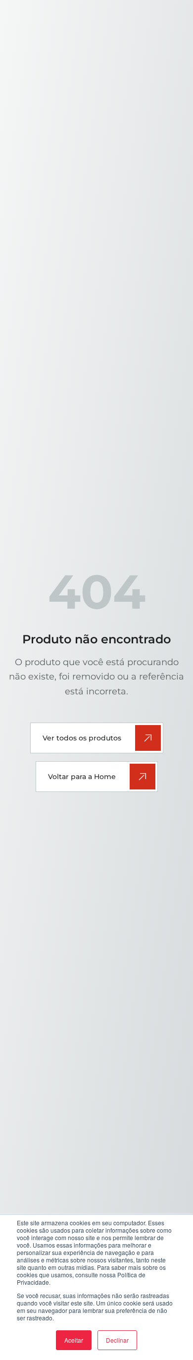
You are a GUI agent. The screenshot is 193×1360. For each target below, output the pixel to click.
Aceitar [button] (73, 1340)
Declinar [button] (117, 1340)
